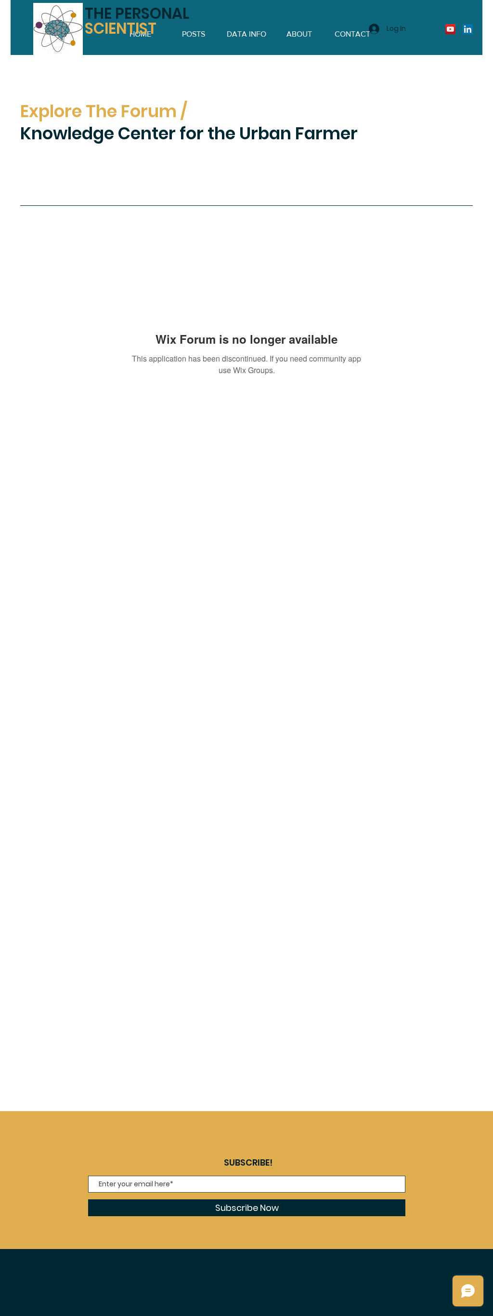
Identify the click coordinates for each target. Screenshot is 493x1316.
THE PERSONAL (137, 21)
